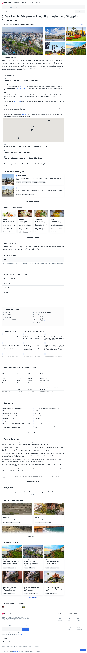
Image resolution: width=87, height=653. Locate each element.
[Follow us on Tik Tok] (3, 641)
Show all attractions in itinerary (32, 201)
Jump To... (79, 11)
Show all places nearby (33, 536)
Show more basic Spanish (32, 396)
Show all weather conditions (32, 481)
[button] (32, 80)
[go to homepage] (6, 3)
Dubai (69, 624)
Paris (78, 615)
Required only (76, 650)
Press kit (59, 624)
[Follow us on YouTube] (6, 641)
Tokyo (69, 620)
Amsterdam (79, 622)
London (69, 618)
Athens (69, 622)
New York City (70, 615)
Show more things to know (33, 360)
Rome (78, 618)
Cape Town (79, 627)
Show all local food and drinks (32, 237)
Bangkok (69, 629)
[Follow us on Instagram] (5, 641)
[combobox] (43, 7)
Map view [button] (24, 2)
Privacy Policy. (20, 634)
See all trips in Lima (33, 597)
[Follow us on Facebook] (11, 641)
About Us (59, 618)
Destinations (60, 615)
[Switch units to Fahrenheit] (62, 472)
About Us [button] (31, 2)
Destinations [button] (16, 2)
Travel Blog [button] (38, 2)
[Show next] (62, 491)
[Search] (82, 7)
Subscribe (25, 629)
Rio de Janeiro (79, 629)
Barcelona (78, 620)
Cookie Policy (16, 651)
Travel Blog (60, 620)
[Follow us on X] (9, 641)
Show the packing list (32, 432)
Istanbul (78, 624)
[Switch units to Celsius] (60, 472)
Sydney (69, 627)
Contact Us (60, 622)
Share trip (83, 24)
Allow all (83, 650)
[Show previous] (3, 491)
